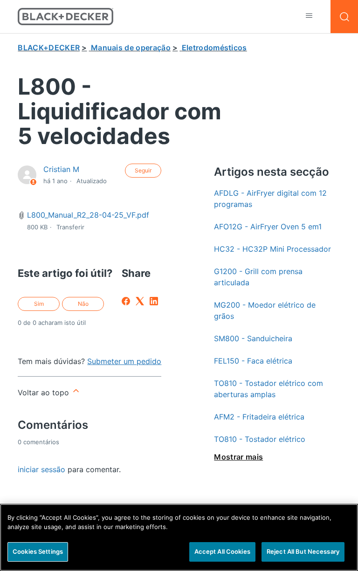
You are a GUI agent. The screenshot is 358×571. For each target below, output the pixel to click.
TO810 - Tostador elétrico (259, 439)
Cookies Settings (38, 551)
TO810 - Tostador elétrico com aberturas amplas (268, 388)
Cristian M (61, 169)
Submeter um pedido (124, 361)
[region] (179, 537)
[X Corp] (140, 301)
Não (83, 303)
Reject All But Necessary (303, 551)
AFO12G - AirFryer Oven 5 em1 (268, 226)
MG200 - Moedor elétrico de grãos (265, 310)
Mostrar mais (238, 456)
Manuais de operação (131, 47)
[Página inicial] (65, 16)
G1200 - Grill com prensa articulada (258, 277)
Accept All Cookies (222, 551)
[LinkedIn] (154, 301)
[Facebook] (126, 301)
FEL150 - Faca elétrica (253, 360)
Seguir (143, 170)
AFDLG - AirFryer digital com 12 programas (270, 198)
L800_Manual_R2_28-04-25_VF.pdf (88, 215)
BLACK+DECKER (49, 47)
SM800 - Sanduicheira (253, 338)
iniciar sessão (41, 469)
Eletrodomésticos (214, 47)
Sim (39, 303)
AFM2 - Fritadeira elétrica (259, 416)
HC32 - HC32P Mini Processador (272, 249)
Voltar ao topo (44, 392)
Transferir (70, 227)
